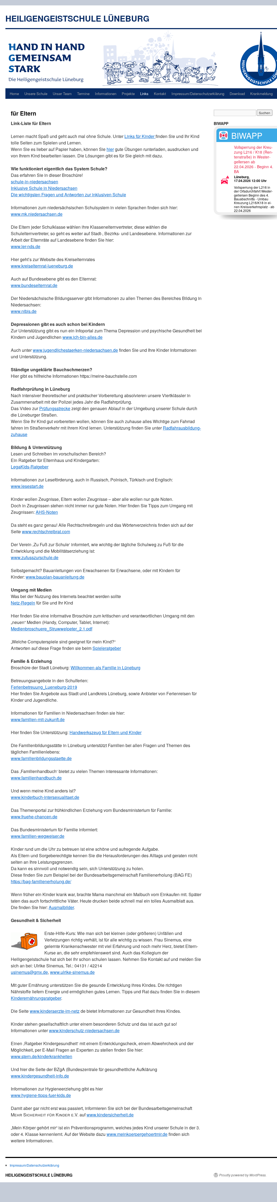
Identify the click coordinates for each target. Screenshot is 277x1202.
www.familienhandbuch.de (36, 778)
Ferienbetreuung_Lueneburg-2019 (44, 687)
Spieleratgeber (107, 648)
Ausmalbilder (61, 907)
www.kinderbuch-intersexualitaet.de (45, 797)
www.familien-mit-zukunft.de (38, 719)
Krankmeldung (261, 93)
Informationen (105, 93)
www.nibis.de (24, 311)
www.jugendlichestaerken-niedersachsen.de (75, 350)
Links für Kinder (140, 136)
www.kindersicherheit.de (110, 1115)
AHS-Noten (47, 512)
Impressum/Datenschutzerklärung (198, 93)
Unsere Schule (35, 93)
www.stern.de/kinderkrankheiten (41, 1056)
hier (110, 149)
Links (144, 93)
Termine (83, 93)
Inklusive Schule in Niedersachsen (44, 188)
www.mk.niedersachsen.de (36, 214)
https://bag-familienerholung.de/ (41, 881)
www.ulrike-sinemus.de (72, 972)
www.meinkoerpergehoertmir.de (137, 1134)
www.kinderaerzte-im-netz (55, 1011)
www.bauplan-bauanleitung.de (55, 577)
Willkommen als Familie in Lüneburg (105, 667)
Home (14, 93)
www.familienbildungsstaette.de (41, 758)
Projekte (128, 93)
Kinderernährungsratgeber (36, 998)
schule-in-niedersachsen (34, 181)
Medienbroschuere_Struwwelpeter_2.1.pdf (51, 629)
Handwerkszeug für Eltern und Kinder (105, 732)
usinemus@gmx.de (29, 972)
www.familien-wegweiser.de (37, 836)
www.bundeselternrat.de (34, 285)
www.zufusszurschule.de (34, 557)
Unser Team (62, 93)
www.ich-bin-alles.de (82, 337)
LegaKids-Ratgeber (29, 467)
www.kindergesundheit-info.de (40, 1076)
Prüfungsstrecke (54, 408)
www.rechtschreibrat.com (46, 531)
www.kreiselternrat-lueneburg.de (42, 266)
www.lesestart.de (27, 486)
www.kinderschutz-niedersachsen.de (84, 1030)
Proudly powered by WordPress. (242, 1175)
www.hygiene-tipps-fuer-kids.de (41, 1095)
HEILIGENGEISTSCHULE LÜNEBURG (77, 18)
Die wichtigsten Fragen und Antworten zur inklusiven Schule (68, 194)
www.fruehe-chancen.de (34, 816)
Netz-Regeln (23, 603)
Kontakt (160, 93)
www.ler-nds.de (25, 246)
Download (237, 93)
